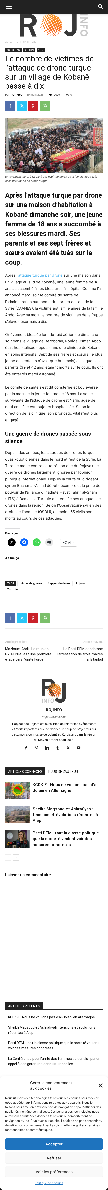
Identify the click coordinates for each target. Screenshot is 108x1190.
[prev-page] (8, 857)
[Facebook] (10, 106)
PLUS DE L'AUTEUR (63, 771)
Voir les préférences (54, 1171)
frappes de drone (58, 583)
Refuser (54, 1158)
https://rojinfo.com (54, 717)
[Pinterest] (33, 106)
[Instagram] (38, 748)
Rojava (80, 583)
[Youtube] (80, 748)
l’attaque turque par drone (40, 275)
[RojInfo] (54, 25)
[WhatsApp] (45, 106)
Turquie (12, 589)
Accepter (54, 1144)
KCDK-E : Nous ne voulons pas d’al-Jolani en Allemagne (51, 1017)
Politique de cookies (49, 1183)
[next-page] (16, 857)
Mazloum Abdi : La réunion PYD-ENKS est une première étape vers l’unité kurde (28, 654)
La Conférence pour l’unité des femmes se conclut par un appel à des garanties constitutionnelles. (54, 1061)
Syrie (41, 50)
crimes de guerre (31, 583)
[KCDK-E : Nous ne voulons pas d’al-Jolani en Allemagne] (17, 790)
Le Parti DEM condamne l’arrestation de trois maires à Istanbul (80, 654)
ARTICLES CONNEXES (25, 771)
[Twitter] (22, 106)
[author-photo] (54, 703)
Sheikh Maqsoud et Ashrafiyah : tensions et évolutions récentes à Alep (65, 814)
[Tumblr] (59, 748)
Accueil (10, 42)
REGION (29, 50)
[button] (100, 1085)
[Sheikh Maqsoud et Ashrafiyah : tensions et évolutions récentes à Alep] (17, 814)
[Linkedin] (49, 748)
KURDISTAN (28, 42)
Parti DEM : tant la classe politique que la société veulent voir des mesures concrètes (66, 838)
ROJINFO (17, 94)
